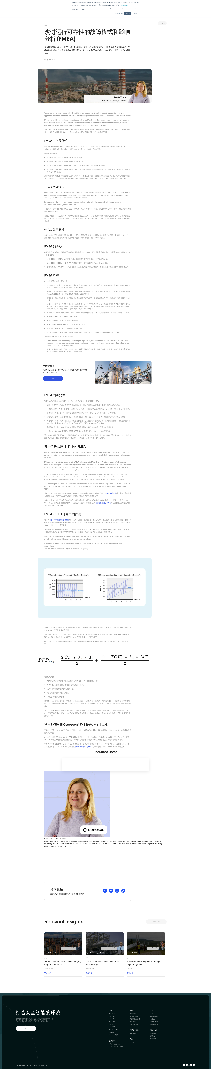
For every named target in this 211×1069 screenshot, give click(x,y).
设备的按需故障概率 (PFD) (59, 519)
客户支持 (133, 1033)
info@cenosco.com (115, 1044)
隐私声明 (37, 1065)
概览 (163, 23)
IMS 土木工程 (113, 1029)
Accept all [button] (127, 13)
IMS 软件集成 (134, 1016)
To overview (156, 922)
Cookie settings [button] (119, 13)
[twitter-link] (117, 892)
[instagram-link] (190, 1065)
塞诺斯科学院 (134, 1024)
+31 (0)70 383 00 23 (116, 1046)
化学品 (152, 1019)
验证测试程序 (111, 493)
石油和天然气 (154, 1016)
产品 (110, 1010)
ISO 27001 (133, 1042)
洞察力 (152, 1036)
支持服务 (133, 1021)
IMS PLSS (112, 1021)
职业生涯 (153, 1038)
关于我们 (153, 1033)
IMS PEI (111, 1019)
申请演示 (53, 378)
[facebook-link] (105, 892)
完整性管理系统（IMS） (83, 746)
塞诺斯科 (153, 1030)
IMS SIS (111, 1024)
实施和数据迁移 (135, 1019)
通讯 (26, 1028)
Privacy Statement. (124, 5)
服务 (131, 1010)
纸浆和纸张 (154, 1024)
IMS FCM (112, 1027)
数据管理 (133, 1013)
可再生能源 (154, 1021)
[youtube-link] (194, 1065)
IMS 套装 (112, 1013)
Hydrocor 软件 (113, 1035)
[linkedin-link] (111, 892)
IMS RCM (112, 1016)
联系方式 (112, 1040)
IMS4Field (112, 1032)
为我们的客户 (135, 1030)
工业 (152, 1010)
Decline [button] (135, 13)
